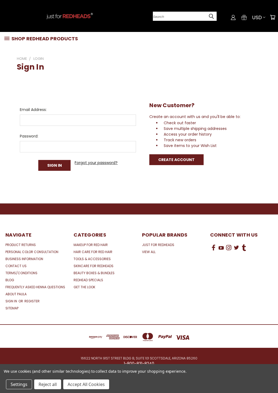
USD (257, 17)
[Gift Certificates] (244, 17)
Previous (269, 376)
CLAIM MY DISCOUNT (90, 227)
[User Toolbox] (233, 17)
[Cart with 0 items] (272, 17)
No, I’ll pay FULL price (89, 241)
